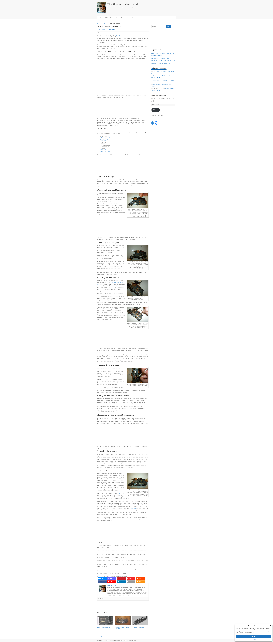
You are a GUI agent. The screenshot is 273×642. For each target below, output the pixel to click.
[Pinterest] (102, 598)
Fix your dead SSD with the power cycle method (163, 60)
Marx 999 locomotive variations (104, 627)
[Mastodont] (98, 598)
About (100, 17)
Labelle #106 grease (105, 151)
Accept (253, 636)
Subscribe (155, 110)
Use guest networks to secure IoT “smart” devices (110, 636)
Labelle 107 (119, 493)
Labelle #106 (133, 508)
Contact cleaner (104, 139)
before (133, 155)
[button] (270, 625)
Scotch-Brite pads (131, 360)
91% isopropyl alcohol (105, 138)
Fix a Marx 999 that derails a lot (139, 627)
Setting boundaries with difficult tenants (138, 636)
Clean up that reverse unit (133, 519)
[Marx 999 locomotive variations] (105, 620)
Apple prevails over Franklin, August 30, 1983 (162, 53)
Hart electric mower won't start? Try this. (161, 63)
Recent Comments (129, 17)
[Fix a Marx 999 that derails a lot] (140, 620)
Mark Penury (156, 71)
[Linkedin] (100, 598)
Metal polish (103, 140)
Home (111, 17)
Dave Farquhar (102, 29)
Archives (106, 17)
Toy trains (103, 23)
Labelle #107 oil (104, 149)
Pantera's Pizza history (157, 55)
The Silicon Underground (122, 4)
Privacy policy (253, 639)
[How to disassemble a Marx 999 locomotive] (123, 620)
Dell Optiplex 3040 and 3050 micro (160, 58)
